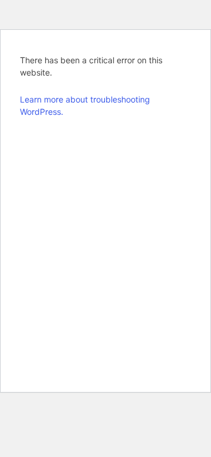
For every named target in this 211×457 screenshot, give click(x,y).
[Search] (155, 64)
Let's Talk (111, 63)
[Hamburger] (185, 66)
